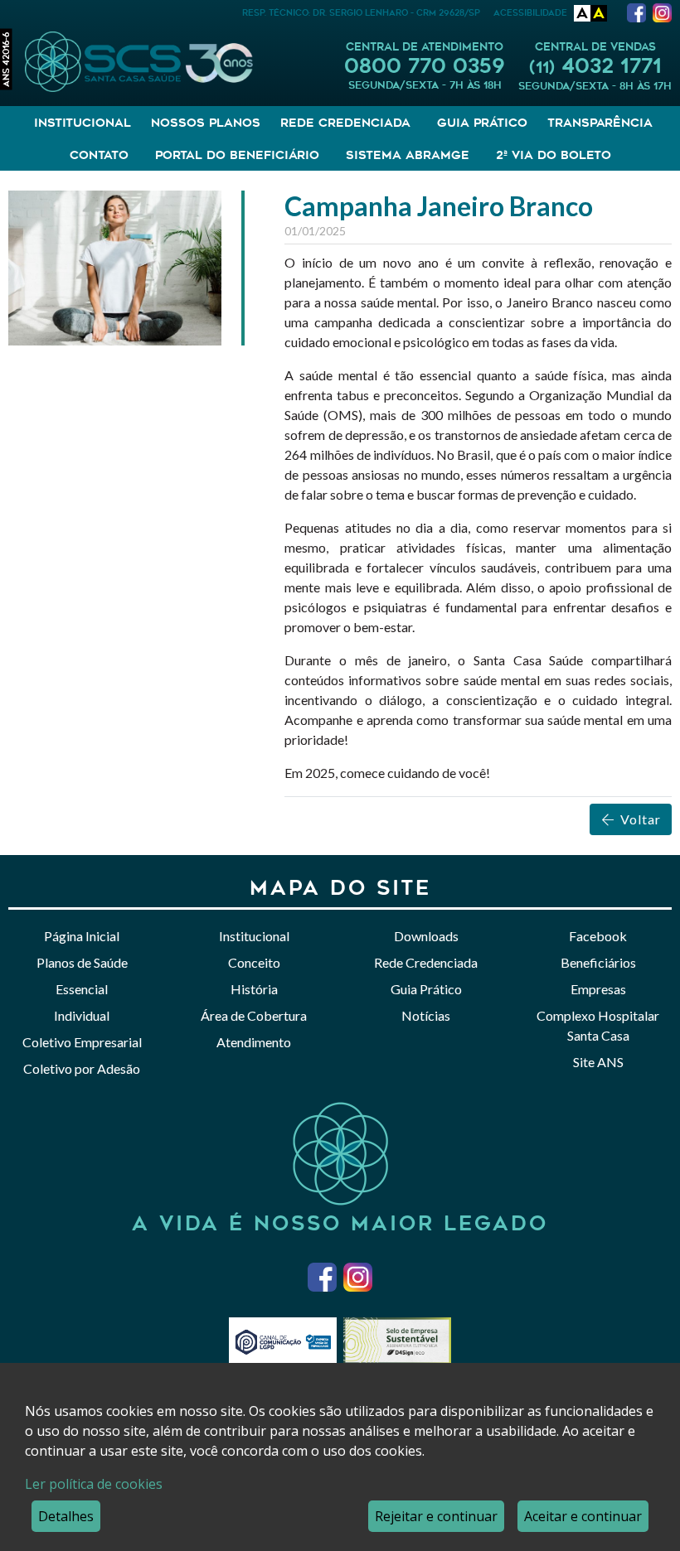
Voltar (639, 819)
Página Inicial (81, 936)
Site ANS (598, 1062)
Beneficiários (598, 962)
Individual (81, 1015)
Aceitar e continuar (583, 1516)
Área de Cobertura (254, 1015)
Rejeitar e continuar (436, 1516)
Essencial (82, 989)
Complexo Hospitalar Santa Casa (598, 1025)
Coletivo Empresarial (82, 1042)
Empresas (598, 989)
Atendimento (253, 1042)
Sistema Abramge (407, 155)
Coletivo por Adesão (81, 1068)
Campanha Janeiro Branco (438, 206)
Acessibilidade (530, 12)
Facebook (598, 936)
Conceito (254, 962)
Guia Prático (482, 122)
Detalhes (66, 1516)
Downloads (426, 936)
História (254, 989)
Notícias (425, 1015)
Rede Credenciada (426, 962)
